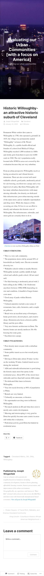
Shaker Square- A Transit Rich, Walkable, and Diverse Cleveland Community (21, 511)
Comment (33, 555)
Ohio (32, 456)
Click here (8, 246)
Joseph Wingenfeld (12, 121)
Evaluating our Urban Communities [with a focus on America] (22, 49)
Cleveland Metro (18, 456)
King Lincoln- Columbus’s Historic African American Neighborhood (22, 517)
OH (27, 456)
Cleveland (26, 121)
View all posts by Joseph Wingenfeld (23, 499)
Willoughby (7, 459)
